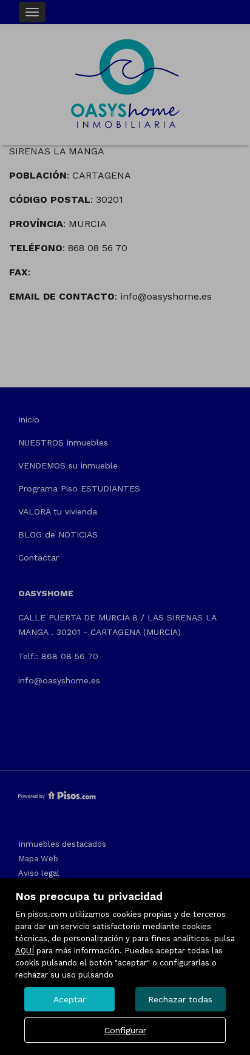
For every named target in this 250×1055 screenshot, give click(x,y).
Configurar (125, 1030)
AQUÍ (24, 950)
